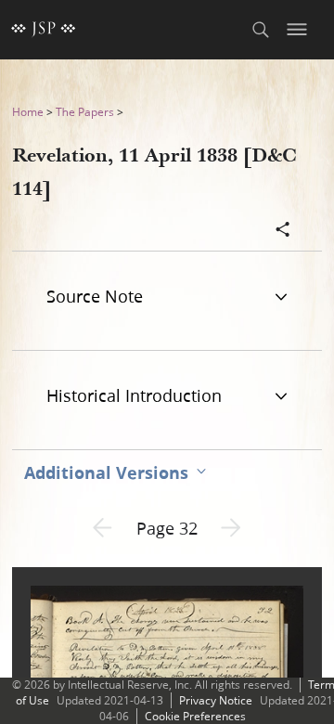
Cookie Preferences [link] (195, 716)
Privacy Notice (215, 700)
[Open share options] (283, 231)
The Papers (85, 112)
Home (28, 112)
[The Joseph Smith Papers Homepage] (43, 29)
